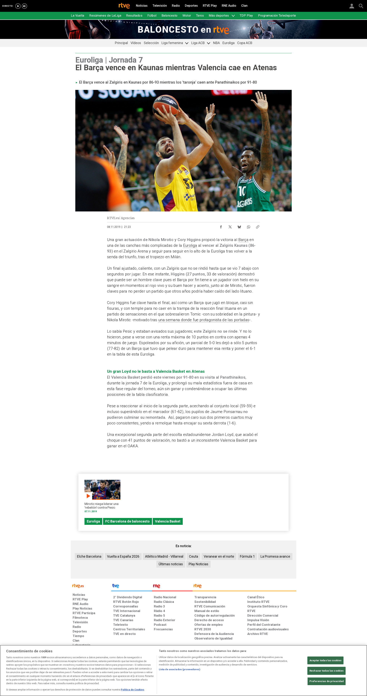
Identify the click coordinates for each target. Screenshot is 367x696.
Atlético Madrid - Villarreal (164, 556)
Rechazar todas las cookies (326, 670)
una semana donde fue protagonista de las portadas (203, 320)
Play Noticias (198, 564)
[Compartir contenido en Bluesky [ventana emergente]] (239, 226)
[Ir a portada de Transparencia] (244, 586)
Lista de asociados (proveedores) (179, 669)
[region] (183, 670)
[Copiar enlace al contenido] (257, 226)
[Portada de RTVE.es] (124, 6)
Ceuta (193, 556)
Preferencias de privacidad (326, 681)
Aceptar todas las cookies (325, 660)
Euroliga (190, 245)
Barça (243, 239)
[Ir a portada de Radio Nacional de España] (172, 586)
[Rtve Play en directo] (18, 6)
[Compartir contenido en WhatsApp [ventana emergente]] (248, 226)
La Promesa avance (275, 556)
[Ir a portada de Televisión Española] (131, 586)
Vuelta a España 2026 (123, 556)
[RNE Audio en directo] (24, 6)
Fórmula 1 (247, 556)
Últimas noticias (171, 564)
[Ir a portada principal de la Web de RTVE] (91, 585)
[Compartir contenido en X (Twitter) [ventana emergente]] (230, 226)
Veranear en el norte (219, 556)
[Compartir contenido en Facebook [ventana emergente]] (221, 226)
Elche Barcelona (89, 556)
